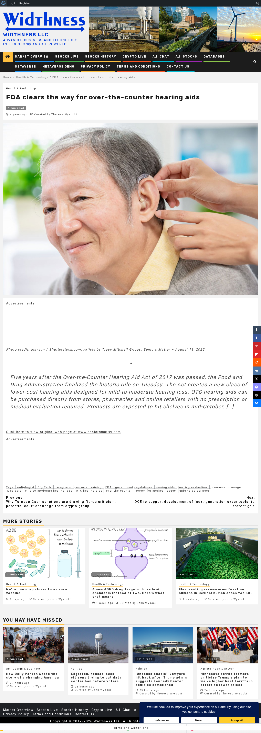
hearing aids (165, 487)
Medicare (14, 490)
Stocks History (100, 56)
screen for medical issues (155, 490)
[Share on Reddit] (257, 362)
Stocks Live (67, 56)
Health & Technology (21, 88)
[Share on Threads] (257, 395)
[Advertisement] (36, 325)
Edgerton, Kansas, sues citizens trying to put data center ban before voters (96, 677)
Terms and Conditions (138, 66)
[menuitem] (3, 3)
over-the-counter (119, 490)
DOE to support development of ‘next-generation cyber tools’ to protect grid (195, 502)
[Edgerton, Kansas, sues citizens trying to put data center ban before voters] (98, 645)
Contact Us (178, 66)
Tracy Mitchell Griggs (121, 349)
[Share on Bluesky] (257, 403)
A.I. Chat (161, 56)
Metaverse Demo (58, 66)
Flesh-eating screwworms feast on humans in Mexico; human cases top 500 (216, 591)
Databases (214, 56)
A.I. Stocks (186, 56)
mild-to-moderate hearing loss (49, 490)
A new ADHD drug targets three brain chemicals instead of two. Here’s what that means (128, 593)
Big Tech (44, 487)
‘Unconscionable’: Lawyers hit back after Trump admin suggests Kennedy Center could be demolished (161, 679)
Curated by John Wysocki (52, 599)
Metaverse (25, 66)
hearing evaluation (192, 487)
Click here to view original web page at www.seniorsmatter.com (63, 432)
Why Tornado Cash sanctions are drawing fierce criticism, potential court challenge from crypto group (61, 502)
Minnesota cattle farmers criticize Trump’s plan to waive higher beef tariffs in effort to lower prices (226, 679)
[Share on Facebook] (257, 338)
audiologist (25, 487)
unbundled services (194, 490)
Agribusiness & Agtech (217, 668)
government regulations (133, 487)
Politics (77, 668)
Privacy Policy (95, 66)
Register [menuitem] (24, 3)
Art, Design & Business (23, 668)
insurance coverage (226, 487)
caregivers (63, 487)
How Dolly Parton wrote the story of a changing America (32, 675)
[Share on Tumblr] (257, 330)
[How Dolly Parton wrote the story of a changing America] (33, 645)
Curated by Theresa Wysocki (55, 114)
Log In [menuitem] (12, 3)
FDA (108, 487)
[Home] (8, 57)
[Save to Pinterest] (257, 346)
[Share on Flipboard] (257, 354)
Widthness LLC (26, 35)
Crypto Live (134, 56)
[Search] (255, 62)
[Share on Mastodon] (257, 387)
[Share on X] (257, 379)
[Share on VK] (257, 370)
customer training (88, 487)
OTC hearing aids (89, 490)
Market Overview (32, 56)
